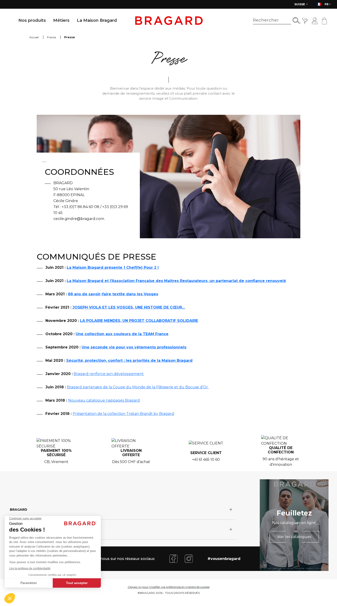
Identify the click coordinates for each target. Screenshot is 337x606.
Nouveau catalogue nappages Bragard (104, 400)
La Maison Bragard (97, 20)
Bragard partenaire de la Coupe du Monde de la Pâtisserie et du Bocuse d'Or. (138, 387)
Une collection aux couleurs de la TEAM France (122, 334)
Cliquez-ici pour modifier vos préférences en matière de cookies (169, 587)
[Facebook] (173, 558)
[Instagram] (189, 558)
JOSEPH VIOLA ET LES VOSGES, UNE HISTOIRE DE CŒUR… (128, 307)
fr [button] (327, 4)
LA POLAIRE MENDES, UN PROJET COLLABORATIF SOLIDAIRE (139, 320)
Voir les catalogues (294, 537)
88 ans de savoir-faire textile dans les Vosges (113, 294)
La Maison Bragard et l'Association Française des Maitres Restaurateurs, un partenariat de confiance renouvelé (176, 281)
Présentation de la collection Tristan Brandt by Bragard (123, 413)
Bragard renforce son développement (109, 374)
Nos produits (32, 20)
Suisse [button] (300, 4)
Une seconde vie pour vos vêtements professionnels (134, 347)
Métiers (61, 20)
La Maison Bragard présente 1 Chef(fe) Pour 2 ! (113, 267)
